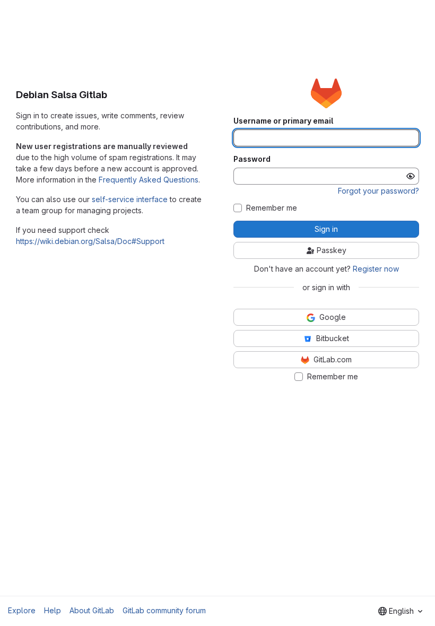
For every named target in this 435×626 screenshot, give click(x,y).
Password (252, 159)
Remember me (271, 208)
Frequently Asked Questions (148, 179)
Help (52, 610)
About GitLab (91, 610)
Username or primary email (283, 121)
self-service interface (130, 199)
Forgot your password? (378, 190)
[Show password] (410, 176)
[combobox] (400, 611)
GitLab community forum (164, 610)
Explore (22, 610)
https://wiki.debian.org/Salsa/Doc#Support (90, 241)
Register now (376, 268)
